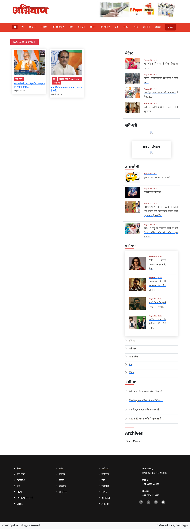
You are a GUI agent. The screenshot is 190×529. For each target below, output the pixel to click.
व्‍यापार (135, 27)
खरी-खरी (81, 27)
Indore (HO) (154, 471)
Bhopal (150, 482)
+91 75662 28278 (150, 495)
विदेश (71, 27)
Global (158, 27)
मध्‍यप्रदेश (43, 27)
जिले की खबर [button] (57, 27)
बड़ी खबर (31, 27)
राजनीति (125, 27)
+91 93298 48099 (150, 484)
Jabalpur (150, 493)
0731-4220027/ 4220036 (154, 473)
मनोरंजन (92, 27)
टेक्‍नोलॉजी (146, 27)
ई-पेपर (170, 27)
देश (22, 27)
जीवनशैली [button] (104, 27)
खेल (116, 27)
